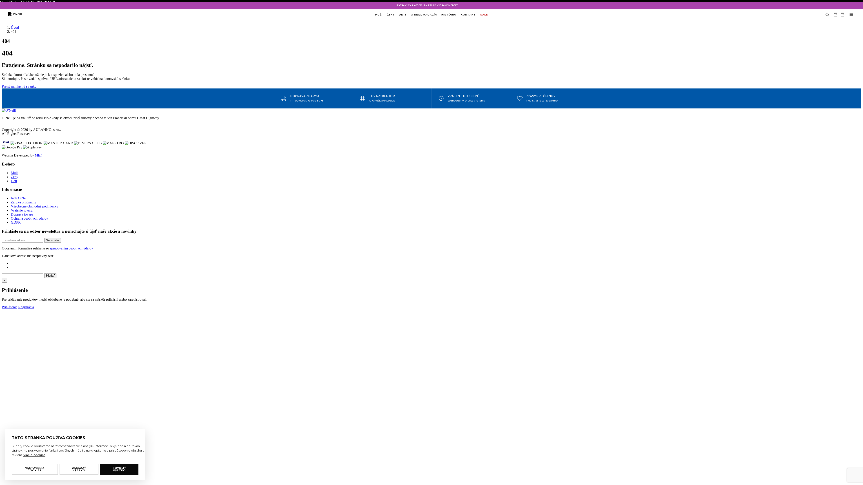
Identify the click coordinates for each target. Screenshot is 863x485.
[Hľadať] (827, 14)
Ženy (390, 14)
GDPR (16, 222)
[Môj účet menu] (851, 14)
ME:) (38, 155)
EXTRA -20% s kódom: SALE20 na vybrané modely (427, 5)
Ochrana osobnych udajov (29, 218)
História (448, 14)
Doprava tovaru (22, 214)
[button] (858, 5)
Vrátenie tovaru (22, 210)
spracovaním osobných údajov (71, 248)
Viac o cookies (34, 455)
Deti (402, 14)
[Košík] (836, 15)
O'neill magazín (424, 14)
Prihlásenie (9, 307)
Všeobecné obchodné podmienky (34, 206)
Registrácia (26, 307)
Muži (378, 14)
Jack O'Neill (19, 198)
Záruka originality (23, 202)
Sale (484, 14)
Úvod (15, 27)
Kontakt (468, 14)
